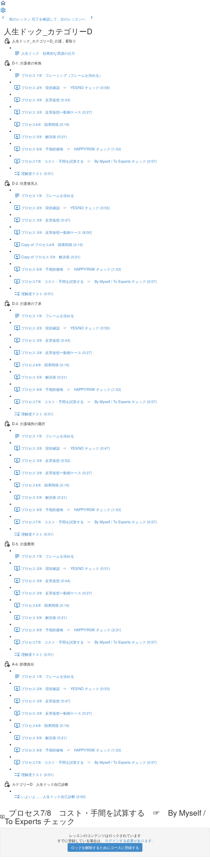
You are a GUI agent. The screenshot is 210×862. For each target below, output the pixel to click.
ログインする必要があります (128, 840)
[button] (3, 4)
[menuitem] (3, 11)
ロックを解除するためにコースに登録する (105, 847)
